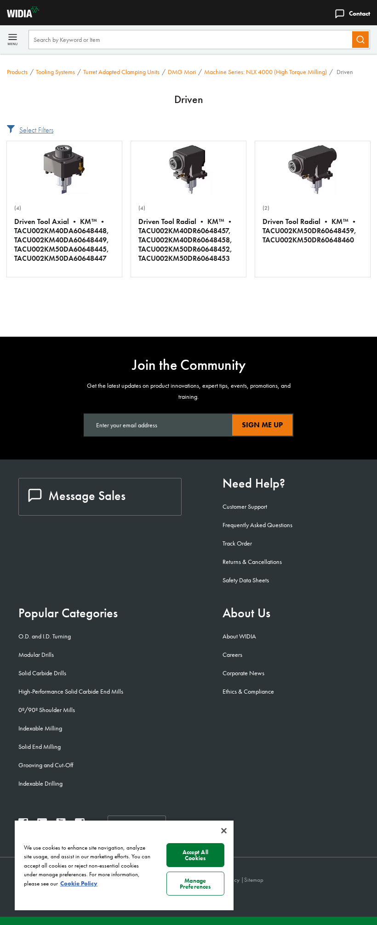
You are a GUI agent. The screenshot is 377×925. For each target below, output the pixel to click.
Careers (232, 654)
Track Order (237, 543)
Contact (359, 13)
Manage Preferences (195, 884)
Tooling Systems (55, 72)
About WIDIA (239, 636)
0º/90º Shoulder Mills (46, 710)
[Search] (360, 39)
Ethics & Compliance (248, 691)
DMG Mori (182, 72)
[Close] (224, 830)
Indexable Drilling (40, 783)
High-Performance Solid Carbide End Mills (70, 691)
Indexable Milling (40, 728)
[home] (19, 15)
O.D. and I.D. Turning (44, 636)
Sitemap (253, 880)
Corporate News (243, 673)
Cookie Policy (78, 883)
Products (17, 72)
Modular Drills (36, 654)
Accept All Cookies (195, 855)
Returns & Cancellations (252, 561)
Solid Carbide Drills (42, 673)
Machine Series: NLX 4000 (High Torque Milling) (265, 72)
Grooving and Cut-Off (45, 765)
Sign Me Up (262, 425)
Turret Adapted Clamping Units (121, 72)
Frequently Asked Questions (257, 525)
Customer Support (245, 506)
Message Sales (87, 496)
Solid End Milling (39, 746)
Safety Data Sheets (246, 580)
